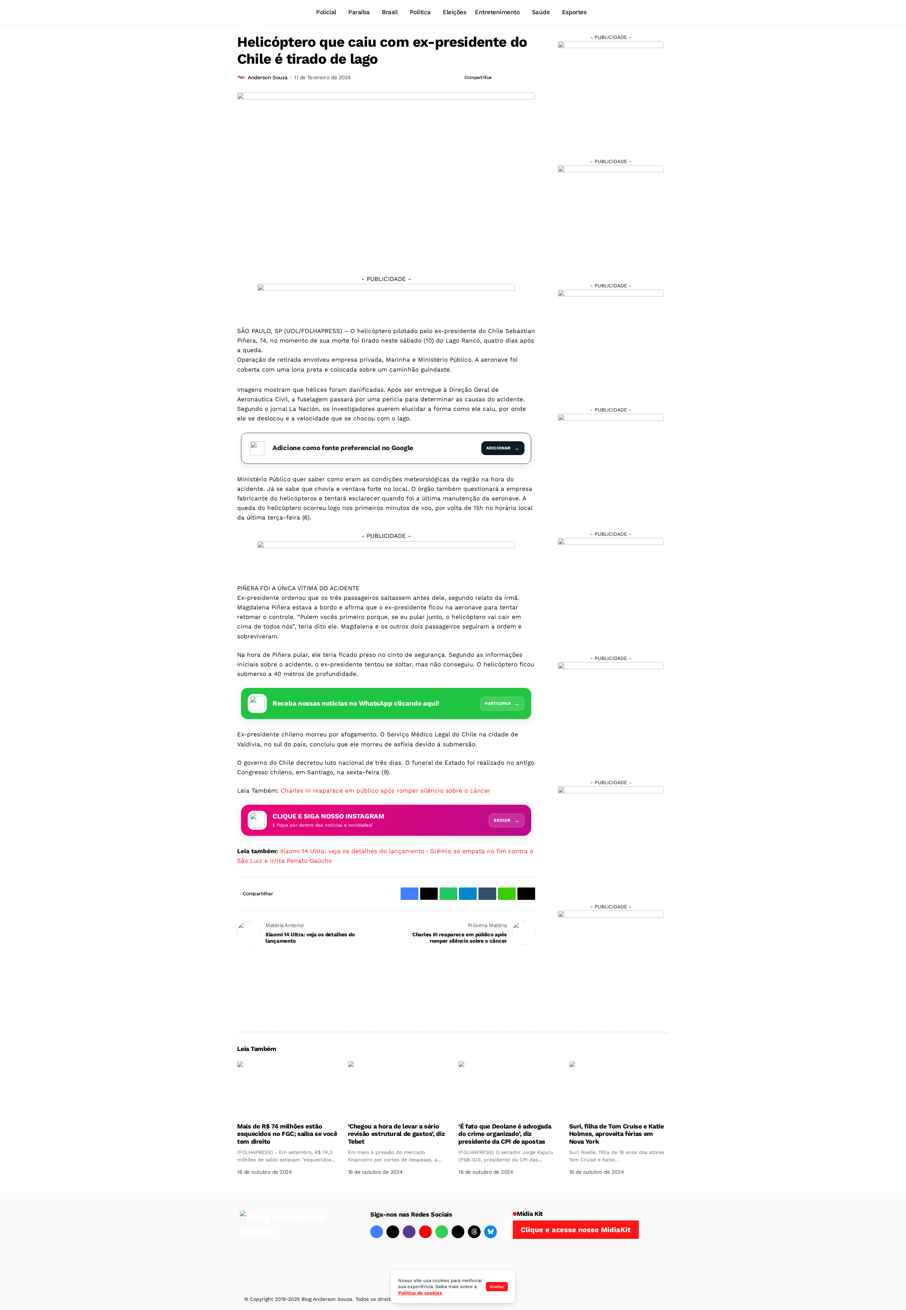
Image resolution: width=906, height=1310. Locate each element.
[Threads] (474, 1231)
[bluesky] (490, 1231)
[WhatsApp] (441, 1231)
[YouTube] (425, 1231)
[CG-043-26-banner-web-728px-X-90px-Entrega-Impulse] (386, 299)
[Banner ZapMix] (611, 342)
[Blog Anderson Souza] (293, 1240)
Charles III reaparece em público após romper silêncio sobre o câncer (386, 790)
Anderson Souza (268, 77)
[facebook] (376, 1231)
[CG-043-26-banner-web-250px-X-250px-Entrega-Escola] (611, 218)
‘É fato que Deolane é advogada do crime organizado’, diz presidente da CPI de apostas (504, 1133)
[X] (392, 1231)
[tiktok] (458, 1231)
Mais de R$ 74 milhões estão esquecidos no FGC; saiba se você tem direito (287, 1133)
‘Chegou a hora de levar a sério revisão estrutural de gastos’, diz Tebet (396, 1133)
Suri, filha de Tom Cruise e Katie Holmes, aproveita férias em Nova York (616, 1133)
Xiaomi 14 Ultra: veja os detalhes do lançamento (352, 851)
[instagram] (409, 1231)
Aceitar (496, 1286)
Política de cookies (420, 1292)
